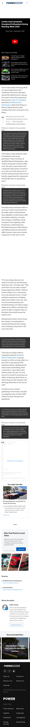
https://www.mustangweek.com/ (12, 589)
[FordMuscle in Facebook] (9, 671)
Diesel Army (20, 708)
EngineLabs (20, 713)
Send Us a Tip (7, 681)
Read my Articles (16, 625)
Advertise (6, 685)
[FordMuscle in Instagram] (4, 671)
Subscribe (21, 549)
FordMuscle (7, 717)
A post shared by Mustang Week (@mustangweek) (16, 478)
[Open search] (27, 2)
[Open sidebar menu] (3, 3)
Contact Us (19, 676)
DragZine (6, 713)
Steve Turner (6, 515)
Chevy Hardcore (8, 708)
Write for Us (20, 681)
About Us (6, 676)
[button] (15, 41)
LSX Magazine (20, 717)
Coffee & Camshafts (18, 100)
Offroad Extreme (6, 723)
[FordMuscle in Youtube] (13, 671)
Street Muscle (20, 722)
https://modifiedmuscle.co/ (11, 583)
